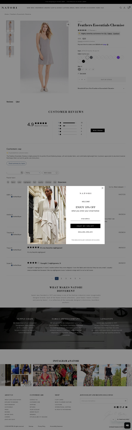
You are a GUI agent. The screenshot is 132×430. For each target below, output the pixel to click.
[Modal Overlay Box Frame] (66, 215)
